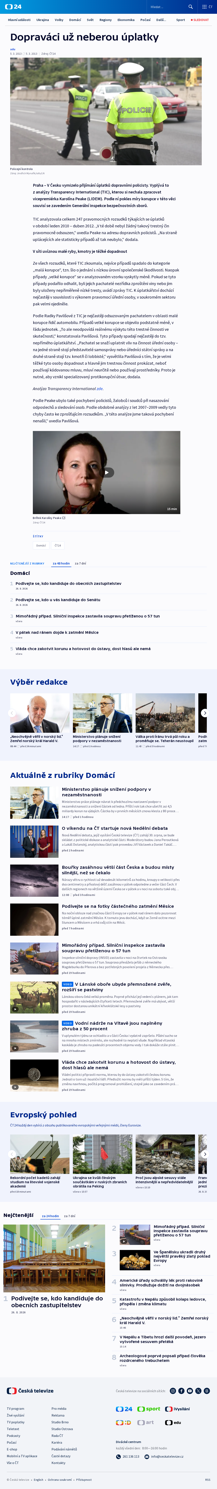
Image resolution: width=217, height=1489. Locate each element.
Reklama (57, 1415)
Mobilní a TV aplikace (22, 1456)
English (38, 1480)
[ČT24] (13, 6)
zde (100, 388)
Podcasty (13, 1435)
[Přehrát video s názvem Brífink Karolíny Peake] (106, 472)
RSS (207, 1480)
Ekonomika (126, 20)
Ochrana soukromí (60, 1480)
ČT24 (58, 545)
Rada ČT (57, 1435)
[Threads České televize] (206, 1391)
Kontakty (58, 1463)
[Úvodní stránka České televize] (30, 1391)
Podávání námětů (64, 1449)
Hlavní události (19, 20)
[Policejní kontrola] (106, 111)
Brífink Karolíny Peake (47, 518)
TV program (15, 1408)
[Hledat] (191, 7)
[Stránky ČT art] (145, 1422)
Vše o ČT (13, 1463)
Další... (161, 20)
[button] (106, 472)
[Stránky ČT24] (124, 1409)
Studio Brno (60, 1422)
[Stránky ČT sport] (148, 1409)
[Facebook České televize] (181, 1391)
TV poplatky (15, 1422)
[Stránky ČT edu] (173, 1422)
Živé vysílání (15, 1415)
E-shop (12, 1449)
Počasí (145, 20)
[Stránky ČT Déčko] (123, 1422)
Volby (59, 20)
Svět (90, 20)
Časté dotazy (60, 1456)
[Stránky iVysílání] (177, 1409)
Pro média (58, 1408)
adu (12, 49)
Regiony (106, 20)
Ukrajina (42, 20)
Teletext (13, 1429)
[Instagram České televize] (173, 1391)
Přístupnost (84, 1480)
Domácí (75, 20)
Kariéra (56, 1442)
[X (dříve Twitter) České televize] (198, 1391)
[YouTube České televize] (189, 1391)
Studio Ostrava (62, 1429)
